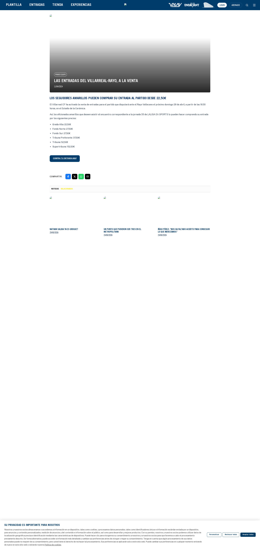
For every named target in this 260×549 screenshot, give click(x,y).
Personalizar (214, 535)
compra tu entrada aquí (65, 158)
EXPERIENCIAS (81, 5)
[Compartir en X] (74, 176)
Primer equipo (60, 74)
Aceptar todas (248, 535)
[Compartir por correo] (87, 176)
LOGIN (222, 5)
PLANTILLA (14, 5)
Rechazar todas (231, 535)
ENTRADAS (37, 5)
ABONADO (236, 5)
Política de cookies (53, 545)
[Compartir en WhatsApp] (81, 176)
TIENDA (57, 5)
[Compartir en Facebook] (68, 176)
